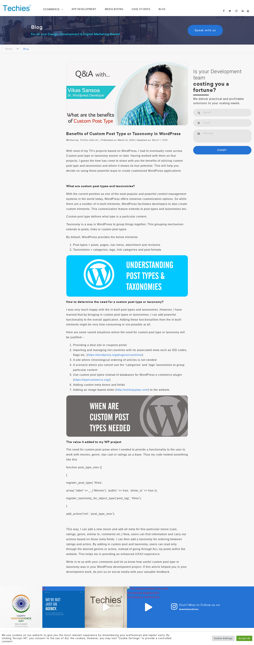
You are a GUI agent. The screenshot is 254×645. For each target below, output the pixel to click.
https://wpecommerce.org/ (92, 379)
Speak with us (207, 30)
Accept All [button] (244, 638)
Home (8, 48)
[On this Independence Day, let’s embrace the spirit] (21, 607)
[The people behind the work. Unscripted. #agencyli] (148, 607)
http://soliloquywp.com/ (132, 389)
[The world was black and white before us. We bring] (106, 607)
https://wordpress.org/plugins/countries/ (115, 354)
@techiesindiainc (189, 609)
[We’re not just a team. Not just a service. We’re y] (63, 607)
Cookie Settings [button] (223, 638)
